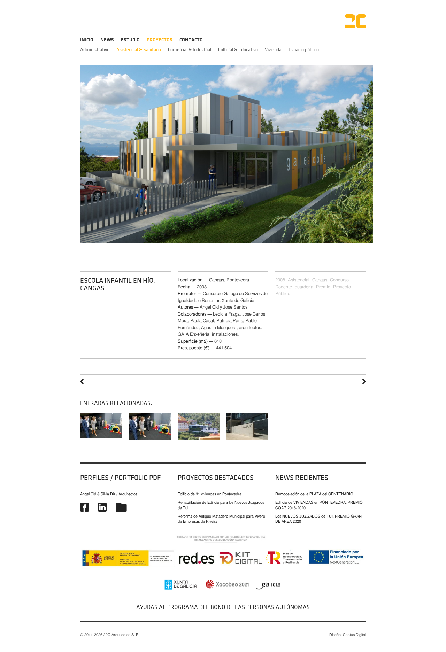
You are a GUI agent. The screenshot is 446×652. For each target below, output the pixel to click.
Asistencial (298, 280)
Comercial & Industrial (189, 49)
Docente (283, 287)
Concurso (339, 280)
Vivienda (273, 49)
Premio (323, 287)
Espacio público (304, 49)
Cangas (319, 280)
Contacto (191, 39)
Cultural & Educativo (238, 49)
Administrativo (94, 49)
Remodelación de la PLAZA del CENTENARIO (314, 494)
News (107, 39)
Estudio (130, 39)
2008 (280, 280)
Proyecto (342, 287)
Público (282, 294)
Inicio (86, 39)
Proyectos (159, 39)
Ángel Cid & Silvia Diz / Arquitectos (108, 494)
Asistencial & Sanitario (138, 49)
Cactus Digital (354, 635)
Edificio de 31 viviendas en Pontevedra (209, 494)
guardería (304, 287)
